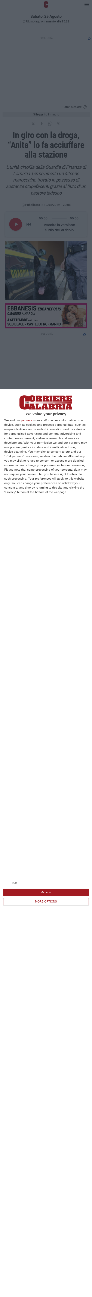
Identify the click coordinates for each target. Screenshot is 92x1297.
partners (26, 420)
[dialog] (46, 843)
